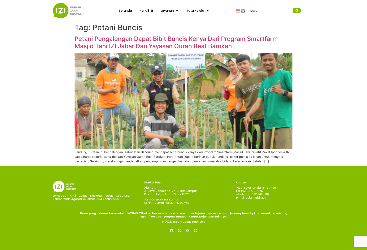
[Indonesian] (238, 10)
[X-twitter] (179, 230)
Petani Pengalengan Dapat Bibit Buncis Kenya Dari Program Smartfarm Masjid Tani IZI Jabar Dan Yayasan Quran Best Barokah (176, 42)
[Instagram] (195, 230)
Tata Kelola (195, 10)
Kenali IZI (146, 10)
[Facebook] (171, 230)
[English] (243, 10)
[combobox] (270, 10)
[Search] (297, 10)
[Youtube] (187, 230)
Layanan (167, 10)
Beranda (125, 10)
